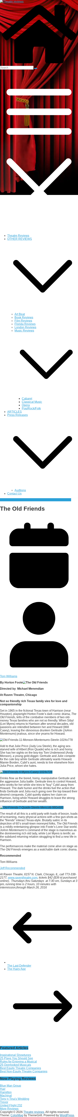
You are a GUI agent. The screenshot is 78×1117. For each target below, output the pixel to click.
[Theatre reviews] (12, 1)
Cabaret (27, 398)
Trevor (4, 1102)
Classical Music (32, 401)
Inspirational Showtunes (15, 1055)
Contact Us (14, 493)
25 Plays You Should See (16, 1058)
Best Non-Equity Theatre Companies (23, 1071)
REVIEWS (7, 499)
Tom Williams (62, 499)
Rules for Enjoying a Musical (18, 1061)
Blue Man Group (10, 1085)
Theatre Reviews (18, 235)
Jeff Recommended (12, 868)
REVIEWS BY (23, 499)
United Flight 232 (11, 1105)
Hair (2, 1089)
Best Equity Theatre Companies (20, 1068)
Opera (26, 405)
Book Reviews (24, 317)
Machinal (6, 1095)
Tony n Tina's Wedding (14, 1098)
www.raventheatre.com (22, 877)
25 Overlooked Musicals (15, 1064)
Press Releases (17, 415)
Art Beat (20, 314)
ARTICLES (14, 411)
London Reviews (25, 327)
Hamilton (6, 1092)
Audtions (20, 490)
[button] (42, 310)
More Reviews (9, 1108)
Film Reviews (23, 320)
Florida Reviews (25, 324)
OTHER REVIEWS (19, 238)
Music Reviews (24, 330)
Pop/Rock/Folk (31, 408)
